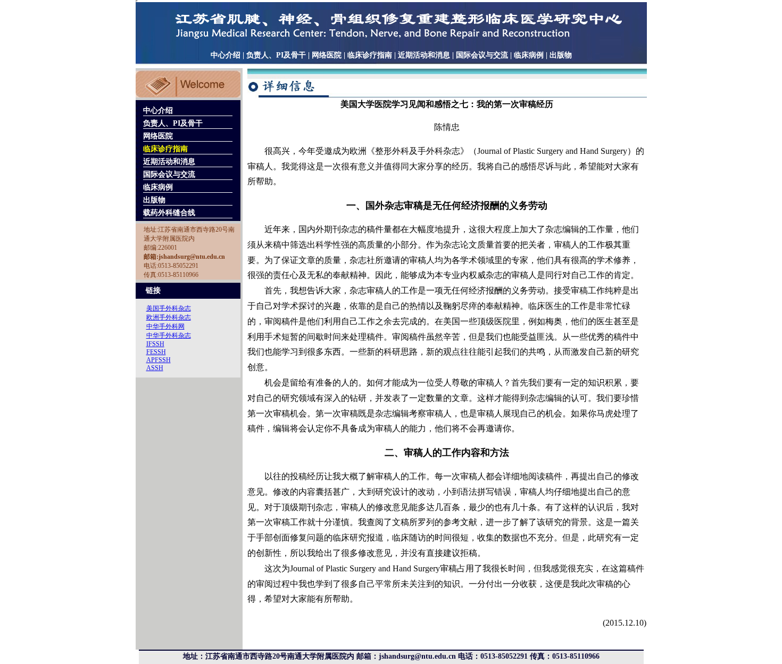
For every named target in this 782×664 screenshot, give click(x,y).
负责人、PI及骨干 (276, 55)
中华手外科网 (165, 326)
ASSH (154, 368)
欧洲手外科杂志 (168, 317)
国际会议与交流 (482, 55)
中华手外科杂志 (168, 335)
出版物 (561, 55)
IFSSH (155, 344)
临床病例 (529, 55)
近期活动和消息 (424, 55)
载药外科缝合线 (169, 213)
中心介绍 (225, 55)
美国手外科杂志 (168, 308)
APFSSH (158, 360)
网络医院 (327, 55)
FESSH (156, 352)
